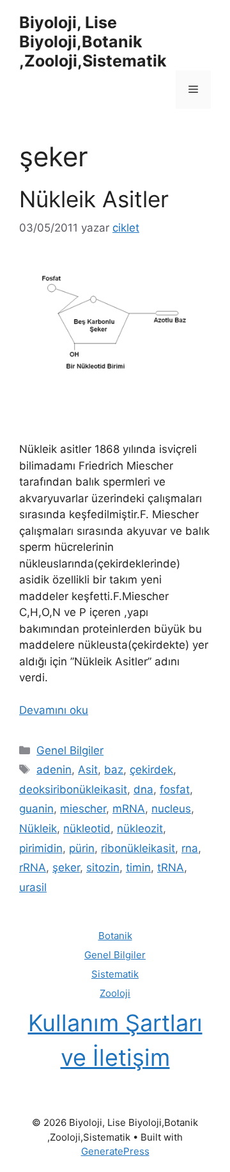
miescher (83, 808)
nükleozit (140, 828)
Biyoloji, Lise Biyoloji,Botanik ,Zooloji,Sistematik (93, 41)
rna (189, 848)
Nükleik (38, 828)
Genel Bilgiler (69, 750)
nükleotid (87, 828)
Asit (88, 769)
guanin (36, 808)
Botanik (115, 936)
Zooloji (115, 993)
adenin (54, 769)
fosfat (175, 789)
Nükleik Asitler (94, 199)
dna (143, 789)
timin (138, 867)
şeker (66, 867)
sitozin (102, 867)
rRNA (32, 867)
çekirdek (151, 769)
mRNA (128, 808)
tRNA (170, 867)
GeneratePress (115, 1151)
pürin (82, 848)
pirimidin (41, 848)
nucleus (171, 808)
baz (113, 769)
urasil (33, 887)
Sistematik (115, 974)
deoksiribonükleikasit (73, 789)
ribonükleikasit (138, 848)
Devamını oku (53, 710)
